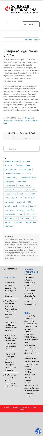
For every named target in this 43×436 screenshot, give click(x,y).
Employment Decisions (13, 190)
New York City (10, 214)
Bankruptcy (9, 165)
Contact (27, 288)
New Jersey (20, 210)
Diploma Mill (9, 182)
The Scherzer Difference (29, 278)
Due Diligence (33, 120)
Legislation (23, 206)
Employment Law (30, 190)
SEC (34, 218)
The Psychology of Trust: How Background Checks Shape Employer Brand (11, 380)
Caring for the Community (29, 292)
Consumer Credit (25, 169)
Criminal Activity (11, 178)
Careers (27, 285)
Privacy (20, 214)
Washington (9, 226)
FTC (20, 198)
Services (27, 275)
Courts (28, 173)
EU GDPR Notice (30, 337)
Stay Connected (30, 304)
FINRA (7, 198)
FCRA (33, 194)
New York (30, 210)
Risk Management (11, 218)
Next (36, 40)
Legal (5, 123)
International (9, 202)
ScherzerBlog (29, 283)
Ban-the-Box (26, 161)
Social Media (17, 222)
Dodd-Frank (21, 182)
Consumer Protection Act (14, 173)
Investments (21, 202)
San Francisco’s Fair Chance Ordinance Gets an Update (11, 326)
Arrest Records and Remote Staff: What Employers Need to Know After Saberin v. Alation (11, 309)
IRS (29, 202)
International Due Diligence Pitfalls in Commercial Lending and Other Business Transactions (11, 362)
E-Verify (20, 186)
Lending (33, 206)
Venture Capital (31, 222)
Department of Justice (28, 178)
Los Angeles (9, 210)
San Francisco (25, 218)
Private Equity (31, 214)
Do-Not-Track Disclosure (29, 375)
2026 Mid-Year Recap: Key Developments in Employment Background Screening (10, 289)
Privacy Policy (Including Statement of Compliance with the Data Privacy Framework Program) (30, 324)
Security (8, 222)
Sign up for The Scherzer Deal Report (30, 298)
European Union (10, 194)
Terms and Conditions (28, 370)
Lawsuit (7, 206)
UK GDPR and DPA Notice (31, 341)
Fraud (14, 198)
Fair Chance (23, 194)
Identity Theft (30, 198)
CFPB (28, 165)
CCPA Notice (29, 334)
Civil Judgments (10, 169)
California (19, 165)
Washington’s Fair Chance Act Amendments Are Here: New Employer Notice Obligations (11, 342)
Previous (28, 40)
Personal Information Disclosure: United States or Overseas (31, 384)
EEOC (28, 186)
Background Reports (12, 161)
